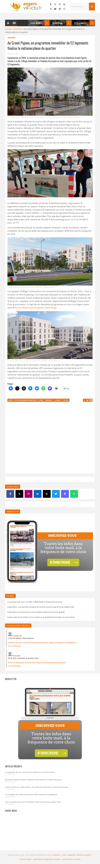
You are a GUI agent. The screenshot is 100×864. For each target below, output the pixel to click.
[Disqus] (50, 440)
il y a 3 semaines (14, 666)
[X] (55, 4)
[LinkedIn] (64, 4)
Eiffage (41, 400)
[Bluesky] (55, 9)
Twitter (87, 400)
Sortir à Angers (84, 855)
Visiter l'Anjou (26, 859)
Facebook (84, 400)
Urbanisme (17, 29)
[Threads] (50, 9)
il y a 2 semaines (14, 646)
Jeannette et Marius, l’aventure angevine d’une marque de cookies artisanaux (33, 780)
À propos (56, 855)
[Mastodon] (59, 9)
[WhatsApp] (64, 9)
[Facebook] (50, 4)
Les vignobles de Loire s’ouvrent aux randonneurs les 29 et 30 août (29, 772)
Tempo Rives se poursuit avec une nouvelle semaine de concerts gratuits (36, 612)
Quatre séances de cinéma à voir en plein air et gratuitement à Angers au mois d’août (40, 617)
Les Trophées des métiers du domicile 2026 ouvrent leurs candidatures (31, 794)
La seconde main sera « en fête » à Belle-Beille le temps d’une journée (34, 602)
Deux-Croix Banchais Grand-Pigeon (26, 400)
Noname (17, 655)
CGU (64, 855)
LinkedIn (91, 400)
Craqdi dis (17, 635)
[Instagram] (59, 4)
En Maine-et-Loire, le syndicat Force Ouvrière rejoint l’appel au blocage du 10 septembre (42, 643)
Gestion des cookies (71, 859)
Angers (10, 400)
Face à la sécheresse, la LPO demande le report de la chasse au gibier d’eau (33, 802)
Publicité (71, 855)
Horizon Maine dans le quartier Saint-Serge (35, 307)
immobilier (48, 400)
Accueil (8, 29)
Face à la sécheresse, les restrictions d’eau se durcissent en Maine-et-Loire (37, 663)
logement (58, 400)
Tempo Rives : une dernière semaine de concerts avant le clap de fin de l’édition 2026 (40, 607)
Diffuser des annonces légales (47, 859)
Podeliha (65, 400)
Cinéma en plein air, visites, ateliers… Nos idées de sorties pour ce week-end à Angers (36, 787)
